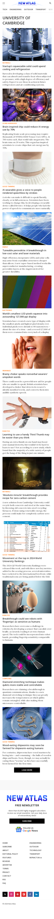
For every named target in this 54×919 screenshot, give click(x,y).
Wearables (7, 370)
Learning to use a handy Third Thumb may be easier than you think (26, 436)
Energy (5, 247)
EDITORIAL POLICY (10, 854)
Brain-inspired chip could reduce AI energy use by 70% (26, 128)
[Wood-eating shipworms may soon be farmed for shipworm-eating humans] (27, 723)
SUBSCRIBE (7, 846)
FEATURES (7, 857)
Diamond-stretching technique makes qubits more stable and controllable (23, 683)
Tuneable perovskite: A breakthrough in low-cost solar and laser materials (24, 252)
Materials (6, 63)
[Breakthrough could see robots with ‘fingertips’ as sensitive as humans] (27, 597)
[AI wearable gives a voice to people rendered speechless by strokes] (27, 168)
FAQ (4, 883)
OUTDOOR (28, 9)
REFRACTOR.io (36, 857)
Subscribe (27, 821)
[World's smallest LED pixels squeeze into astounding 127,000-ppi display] (27, 292)
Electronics (7, 310)
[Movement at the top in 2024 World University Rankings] (27, 536)
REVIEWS (6, 861)
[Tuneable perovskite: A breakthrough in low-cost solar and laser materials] (27, 228)
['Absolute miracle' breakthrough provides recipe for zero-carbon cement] (27, 473)
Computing (7, 678)
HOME (5, 843)
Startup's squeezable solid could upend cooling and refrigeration (24, 68)
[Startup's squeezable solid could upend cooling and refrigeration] (27, 44)
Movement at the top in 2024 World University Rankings (22, 560)
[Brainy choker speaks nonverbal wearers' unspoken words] (27, 352)
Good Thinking (9, 186)
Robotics (6, 431)
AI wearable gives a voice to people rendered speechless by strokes (22, 191)
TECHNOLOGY (35, 850)
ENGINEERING (15, 9)
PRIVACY (6, 872)
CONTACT (7, 876)
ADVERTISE (7, 865)
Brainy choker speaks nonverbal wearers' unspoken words (25, 375)
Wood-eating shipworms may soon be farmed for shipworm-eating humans (23, 747)
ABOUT (6, 850)
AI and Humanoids (10, 123)
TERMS (6, 868)
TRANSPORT (41, 9)
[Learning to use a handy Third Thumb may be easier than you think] (27, 412)
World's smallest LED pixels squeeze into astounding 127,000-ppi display (25, 315)
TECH (5, 9)
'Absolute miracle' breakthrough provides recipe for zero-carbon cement (25, 496)
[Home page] (27, 4)
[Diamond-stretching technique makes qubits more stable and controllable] (27, 660)
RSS (4, 879)
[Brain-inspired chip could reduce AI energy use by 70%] (27, 105)
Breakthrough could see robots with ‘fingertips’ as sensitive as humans (22, 620)
